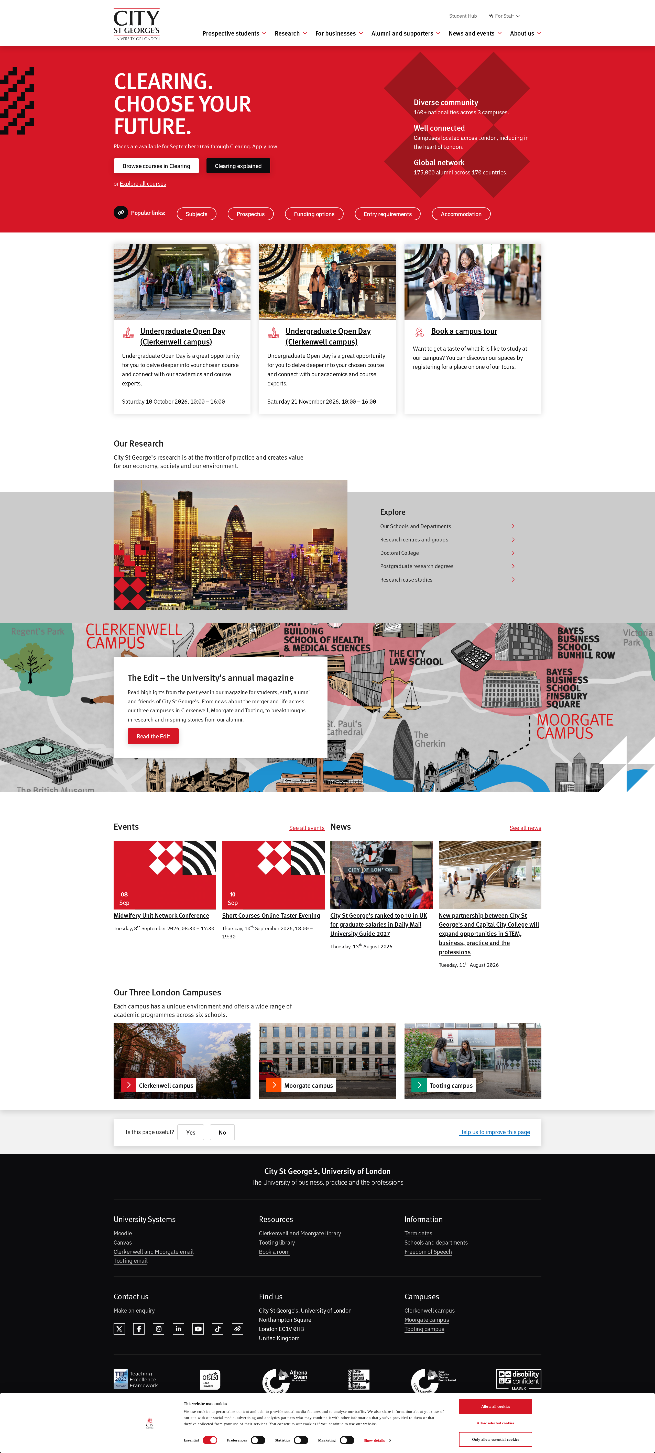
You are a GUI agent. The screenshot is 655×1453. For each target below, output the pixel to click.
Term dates (418, 1233)
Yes (190, 1132)
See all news (525, 828)
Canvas (123, 1242)
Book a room (274, 1251)
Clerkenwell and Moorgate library (300, 1233)
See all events (307, 828)
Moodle (123, 1233)
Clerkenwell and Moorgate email (153, 1251)
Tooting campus (424, 1328)
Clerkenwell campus (430, 1310)
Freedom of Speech (428, 1251)
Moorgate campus (427, 1319)
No (222, 1132)
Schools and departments (436, 1242)
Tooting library (277, 1242)
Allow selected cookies (495, 1423)
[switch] (258, 1440)
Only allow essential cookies (495, 1439)
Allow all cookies (495, 1406)
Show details (374, 1440)
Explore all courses (143, 183)
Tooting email (130, 1260)
